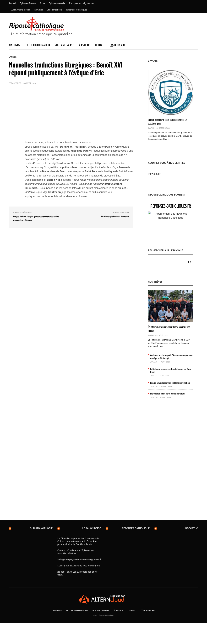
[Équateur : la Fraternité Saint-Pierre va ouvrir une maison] (170, 306)
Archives (14, 45)
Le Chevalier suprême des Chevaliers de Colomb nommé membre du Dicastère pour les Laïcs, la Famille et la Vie (78, 541)
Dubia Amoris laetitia (20, 9)
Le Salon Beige (91, 528)
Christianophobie (54, 9)
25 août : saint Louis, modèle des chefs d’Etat (77, 573)
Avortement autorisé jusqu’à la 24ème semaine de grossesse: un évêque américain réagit (171, 356)
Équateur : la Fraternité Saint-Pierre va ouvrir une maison (169, 328)
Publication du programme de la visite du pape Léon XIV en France (170, 370)
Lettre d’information (37, 45)
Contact (100, 45)
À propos (84, 45)
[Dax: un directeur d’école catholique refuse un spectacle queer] (170, 92)
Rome (42, 3)
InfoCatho (38, 9)
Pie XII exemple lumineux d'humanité (115, 216)
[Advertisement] (79, 111)
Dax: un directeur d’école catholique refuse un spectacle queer (167, 121)
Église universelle (57, 3)
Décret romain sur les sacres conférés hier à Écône (167, 393)
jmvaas (151, 128)
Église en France (28, 3)
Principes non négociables (81, 3)
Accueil (12, 3)
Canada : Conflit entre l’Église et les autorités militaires (75, 552)
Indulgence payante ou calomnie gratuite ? (79, 559)
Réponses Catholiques (76, 9)
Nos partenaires (64, 45)
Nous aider (120, 45)
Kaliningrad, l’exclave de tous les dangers (78, 565)
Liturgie (12, 57)
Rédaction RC (15, 83)
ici (51, 142)
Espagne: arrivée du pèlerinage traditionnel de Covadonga (170, 382)
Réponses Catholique (136, 528)
